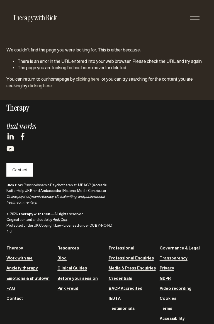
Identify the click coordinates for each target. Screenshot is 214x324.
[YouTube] (10, 149)
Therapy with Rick (35, 18)
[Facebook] (22, 136)
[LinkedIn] (10, 136)
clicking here (87, 79)
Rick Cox (60, 219)
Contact (19, 170)
